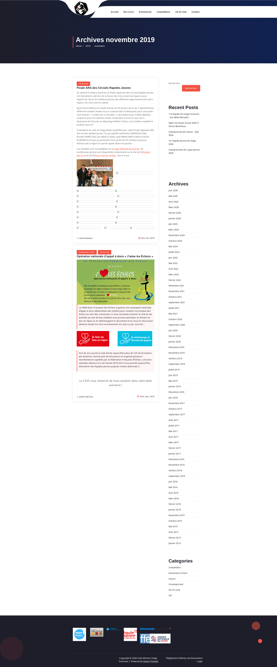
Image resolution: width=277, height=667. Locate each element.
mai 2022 (173, 263)
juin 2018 (173, 397)
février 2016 (175, 504)
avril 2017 (173, 436)
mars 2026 (174, 207)
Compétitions (163, 12)
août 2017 (174, 420)
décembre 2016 (176, 459)
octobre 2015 (175, 520)
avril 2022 (173, 268)
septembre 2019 (177, 364)
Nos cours (128, 12)
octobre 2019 (175, 358)
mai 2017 (173, 431)
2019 (88, 46)
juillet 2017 (174, 425)
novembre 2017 (177, 403)
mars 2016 (174, 498)
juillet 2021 (174, 308)
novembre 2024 (177, 235)
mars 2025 (174, 229)
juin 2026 (173, 190)
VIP (170, 595)
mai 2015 (173, 526)
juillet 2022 (174, 252)
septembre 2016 (177, 476)
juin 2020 (173, 330)
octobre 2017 (175, 408)
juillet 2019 (174, 369)
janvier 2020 (175, 341)
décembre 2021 (176, 285)
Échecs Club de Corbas (104, 155)
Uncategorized (176, 584)
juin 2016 (173, 481)
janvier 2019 (175, 386)
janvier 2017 (175, 453)
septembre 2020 (177, 324)
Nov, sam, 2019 (147, 396)
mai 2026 (173, 196)
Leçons (172, 578)
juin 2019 (173, 375)
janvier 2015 (175, 543)
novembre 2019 (177, 352)
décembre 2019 (176, 347)
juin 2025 (173, 224)
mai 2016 (173, 487)
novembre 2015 (177, 515)
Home (79, 46)
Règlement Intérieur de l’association (184, 658)
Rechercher (174, 83)
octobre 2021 (175, 296)
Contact (196, 12)
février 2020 (175, 336)
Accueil (114, 12)
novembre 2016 (177, 464)
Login (200, 661)
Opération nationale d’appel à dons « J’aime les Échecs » (115, 256)
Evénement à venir (87, 252)
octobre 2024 (175, 240)
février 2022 (175, 280)
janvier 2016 (175, 509)
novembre (99, 46)
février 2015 (175, 537)
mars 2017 (174, 442)
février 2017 (175, 448)
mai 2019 (173, 380)
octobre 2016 (175, 470)
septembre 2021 (177, 302)
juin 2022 (173, 257)
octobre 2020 (175, 319)
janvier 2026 (175, 218)
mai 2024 (173, 246)
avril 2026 (173, 201)
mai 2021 (173, 313)
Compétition (175, 567)
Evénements (145, 12)
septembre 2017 (177, 414)
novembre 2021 (177, 291)
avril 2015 (173, 532)
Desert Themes (150, 661)
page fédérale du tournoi (126, 148)
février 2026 (175, 212)
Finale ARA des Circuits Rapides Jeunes (104, 87)
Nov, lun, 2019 (147, 238)
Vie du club (181, 12)
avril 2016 (173, 492)
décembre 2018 (176, 392)
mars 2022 (174, 274)
